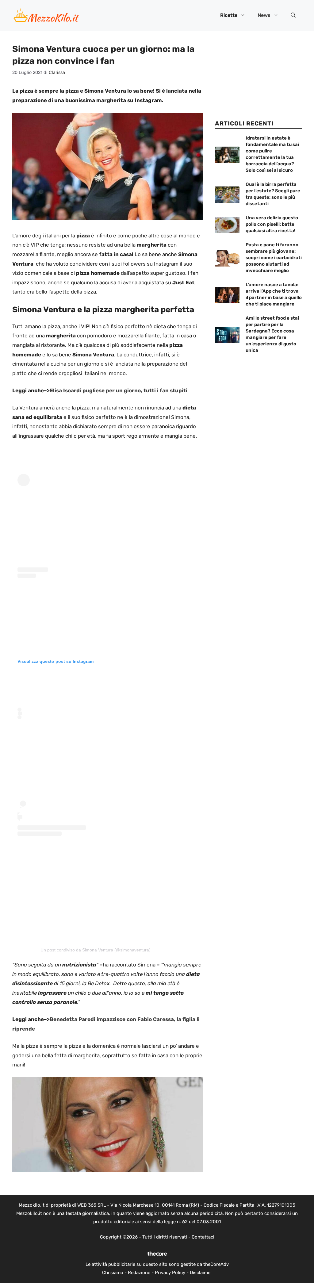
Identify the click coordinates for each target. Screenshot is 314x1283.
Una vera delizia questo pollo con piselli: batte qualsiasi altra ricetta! (272, 224)
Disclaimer (201, 1272)
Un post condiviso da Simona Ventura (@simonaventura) (95, 949)
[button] (293, 15)
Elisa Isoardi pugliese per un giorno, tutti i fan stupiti (118, 390)
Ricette (228, 15)
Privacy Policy (170, 1272)
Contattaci (203, 1237)
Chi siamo (112, 1272)
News (264, 15)
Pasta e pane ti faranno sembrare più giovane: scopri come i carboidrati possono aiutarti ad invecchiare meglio (274, 257)
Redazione (139, 1272)
